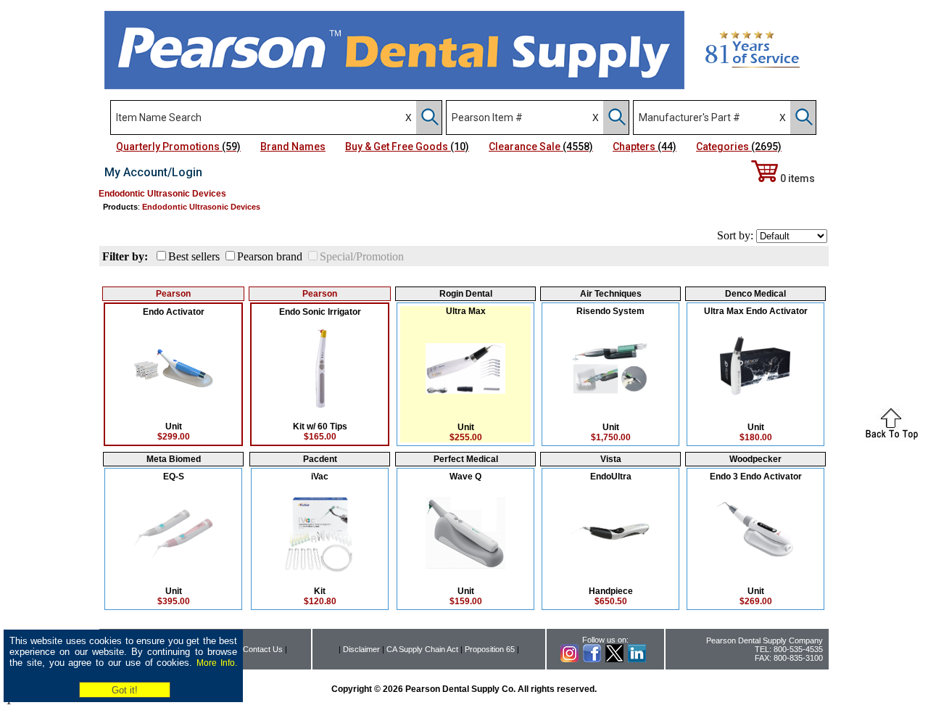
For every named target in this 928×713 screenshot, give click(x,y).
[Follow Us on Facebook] (592, 659)
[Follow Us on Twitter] (614, 659)
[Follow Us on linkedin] (637, 659)
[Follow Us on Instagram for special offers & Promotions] (569, 659)
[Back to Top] (892, 437)
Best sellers (194, 256)
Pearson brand (269, 256)
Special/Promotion (362, 256)
